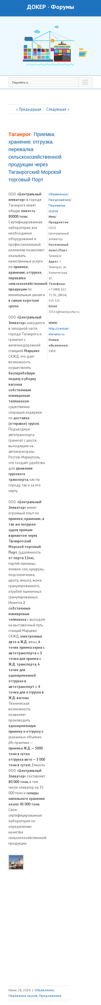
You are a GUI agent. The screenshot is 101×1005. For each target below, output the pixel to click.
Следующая (56, 109)
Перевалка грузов (23, 996)
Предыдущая (30, 109)
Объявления (58, 194)
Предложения (59, 200)
